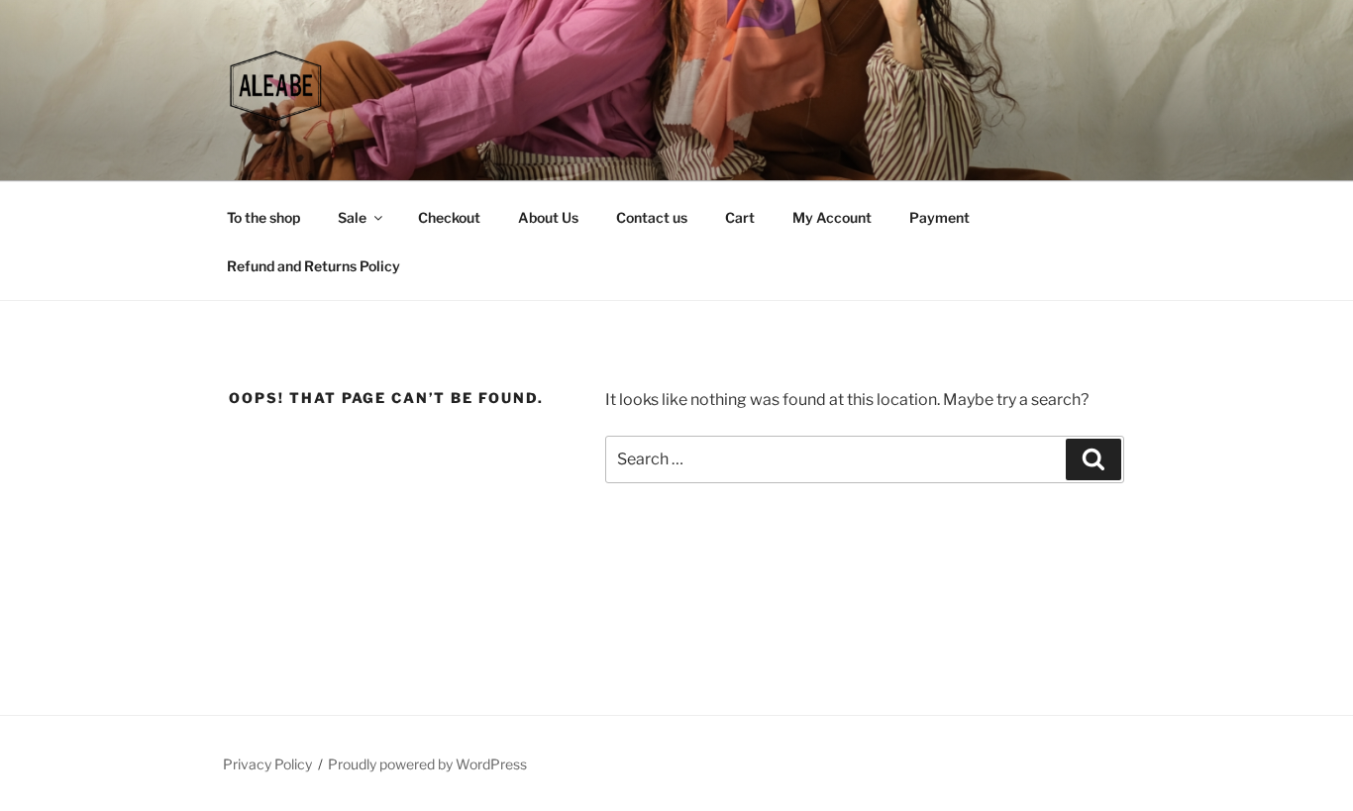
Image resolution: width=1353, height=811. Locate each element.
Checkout (449, 217)
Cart (740, 217)
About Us (548, 217)
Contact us (651, 217)
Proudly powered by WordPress (427, 764)
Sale (352, 217)
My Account (832, 217)
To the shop (263, 217)
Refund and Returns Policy (313, 265)
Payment (939, 217)
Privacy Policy (267, 764)
